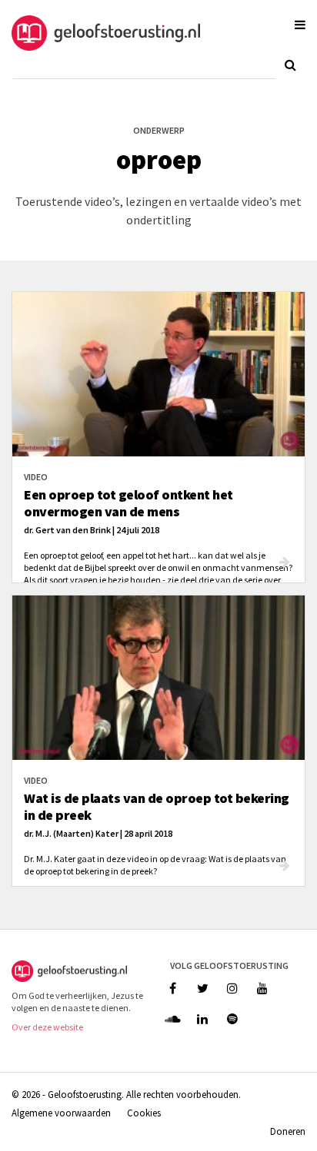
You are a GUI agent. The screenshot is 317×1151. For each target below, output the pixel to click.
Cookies (144, 1112)
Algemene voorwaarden (61, 1112)
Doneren (287, 1131)
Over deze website (47, 1027)
